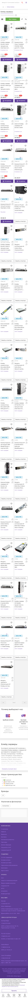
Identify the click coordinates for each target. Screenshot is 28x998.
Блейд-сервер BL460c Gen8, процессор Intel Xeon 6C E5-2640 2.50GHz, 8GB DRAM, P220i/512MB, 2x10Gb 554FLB (6, 45)
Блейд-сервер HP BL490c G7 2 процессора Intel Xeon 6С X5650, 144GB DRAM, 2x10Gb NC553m (19, 406)
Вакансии (4, 834)
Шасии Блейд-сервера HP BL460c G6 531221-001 (5, 485)
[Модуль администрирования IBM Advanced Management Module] (7, 548)
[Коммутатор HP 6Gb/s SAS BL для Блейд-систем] (7, 508)
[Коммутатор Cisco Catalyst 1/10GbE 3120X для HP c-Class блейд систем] (21, 28)
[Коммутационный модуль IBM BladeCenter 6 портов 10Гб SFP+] (7, 429)
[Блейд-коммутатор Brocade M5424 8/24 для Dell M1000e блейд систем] (7, 349)
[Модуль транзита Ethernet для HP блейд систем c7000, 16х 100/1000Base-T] (7, 666)
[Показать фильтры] (25, 19)
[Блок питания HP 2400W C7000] (7, 310)
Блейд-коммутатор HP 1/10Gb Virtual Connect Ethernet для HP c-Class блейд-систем (6, 167)
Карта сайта (4, 870)
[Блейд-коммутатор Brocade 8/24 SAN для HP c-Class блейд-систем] (7, 110)
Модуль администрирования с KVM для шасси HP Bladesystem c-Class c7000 (19, 643)
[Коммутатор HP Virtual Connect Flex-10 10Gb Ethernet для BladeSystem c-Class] (21, 150)
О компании (4, 829)
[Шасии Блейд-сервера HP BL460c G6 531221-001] (7, 468)
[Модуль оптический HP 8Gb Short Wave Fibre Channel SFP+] (21, 508)
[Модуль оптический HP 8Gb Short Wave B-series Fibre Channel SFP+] (21, 468)
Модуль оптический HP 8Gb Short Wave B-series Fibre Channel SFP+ (20, 485)
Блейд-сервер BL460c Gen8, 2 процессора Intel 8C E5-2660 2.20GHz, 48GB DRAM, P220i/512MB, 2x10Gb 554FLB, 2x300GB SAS (5, 247)
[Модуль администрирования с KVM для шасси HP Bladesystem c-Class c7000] (21, 627)
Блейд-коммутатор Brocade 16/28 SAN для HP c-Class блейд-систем (5, 406)
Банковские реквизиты (7, 839)
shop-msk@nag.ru (6, 906)
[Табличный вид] (2, 19)
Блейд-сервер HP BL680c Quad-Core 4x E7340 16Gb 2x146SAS (19, 604)
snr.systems (4, 891)
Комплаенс (4, 868)
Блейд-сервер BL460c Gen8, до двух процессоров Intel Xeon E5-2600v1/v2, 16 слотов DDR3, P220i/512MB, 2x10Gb (6, 86)
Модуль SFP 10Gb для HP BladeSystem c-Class (5, 287)
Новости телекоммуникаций (9, 880)
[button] (25, 19)
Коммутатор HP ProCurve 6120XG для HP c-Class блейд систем (6, 643)
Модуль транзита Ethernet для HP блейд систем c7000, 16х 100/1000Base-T (5, 683)
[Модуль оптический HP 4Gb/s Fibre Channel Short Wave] (21, 230)
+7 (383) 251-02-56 (5, 947)
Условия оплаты (5, 860)
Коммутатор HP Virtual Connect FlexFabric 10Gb (6, 206)
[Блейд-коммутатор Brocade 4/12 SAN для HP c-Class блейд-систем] (21, 270)
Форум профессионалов (8, 883)
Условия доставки (6, 862)
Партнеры (4, 842)
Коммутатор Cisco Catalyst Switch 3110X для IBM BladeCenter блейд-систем (20, 564)
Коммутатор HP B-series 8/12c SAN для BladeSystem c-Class (6, 604)
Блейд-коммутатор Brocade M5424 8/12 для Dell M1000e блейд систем (19, 326)
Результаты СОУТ (6, 847)
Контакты (3, 837)
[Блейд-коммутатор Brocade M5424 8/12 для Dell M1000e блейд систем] (21, 310)
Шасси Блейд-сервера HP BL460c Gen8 (19, 125)
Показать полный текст (9, 769)
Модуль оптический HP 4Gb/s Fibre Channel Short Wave (19, 247)
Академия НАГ (5, 886)
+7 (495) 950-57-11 (5, 903)
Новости (3, 831)
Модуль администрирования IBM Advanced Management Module (5, 564)
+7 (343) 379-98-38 (5, 923)
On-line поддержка (6, 857)
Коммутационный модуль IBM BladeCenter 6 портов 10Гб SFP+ (5, 445)
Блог (2, 878)
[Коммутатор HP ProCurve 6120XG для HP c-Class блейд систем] (7, 627)
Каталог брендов (6, 845)
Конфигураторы (5, 893)
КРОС (2, 888)
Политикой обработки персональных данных (13, 986)
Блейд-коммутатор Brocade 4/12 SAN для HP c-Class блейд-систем (19, 287)
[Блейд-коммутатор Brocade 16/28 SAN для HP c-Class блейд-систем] (7, 389)
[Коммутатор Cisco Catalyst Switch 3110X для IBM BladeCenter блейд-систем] (21, 548)
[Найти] (22, 2)
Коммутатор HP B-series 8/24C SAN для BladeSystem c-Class (20, 445)
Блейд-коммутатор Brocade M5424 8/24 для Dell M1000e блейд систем (5, 366)
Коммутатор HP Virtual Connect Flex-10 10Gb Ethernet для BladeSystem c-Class (20, 167)
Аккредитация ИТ (6, 850)
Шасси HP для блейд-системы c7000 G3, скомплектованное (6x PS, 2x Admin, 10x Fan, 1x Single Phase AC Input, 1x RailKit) (20, 207)
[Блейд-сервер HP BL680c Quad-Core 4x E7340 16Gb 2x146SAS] (21, 587)
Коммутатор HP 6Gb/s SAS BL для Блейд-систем (6, 524)
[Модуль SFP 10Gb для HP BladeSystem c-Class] (7, 270)
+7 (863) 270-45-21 (5, 936)
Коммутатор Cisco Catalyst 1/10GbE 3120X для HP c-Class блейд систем (19, 45)
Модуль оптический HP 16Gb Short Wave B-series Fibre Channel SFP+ (19, 366)
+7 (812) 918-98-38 (5, 958)
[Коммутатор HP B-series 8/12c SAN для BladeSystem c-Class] (7, 587)
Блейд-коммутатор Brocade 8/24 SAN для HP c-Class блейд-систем (5, 126)
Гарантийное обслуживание (9, 865)
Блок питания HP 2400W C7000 (5, 325)
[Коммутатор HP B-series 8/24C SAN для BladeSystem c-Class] (21, 429)
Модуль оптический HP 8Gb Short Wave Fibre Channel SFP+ (20, 525)
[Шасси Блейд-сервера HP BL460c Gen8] (21, 110)
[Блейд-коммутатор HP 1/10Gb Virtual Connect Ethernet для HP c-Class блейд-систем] (7, 150)
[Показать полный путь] (3, 7)
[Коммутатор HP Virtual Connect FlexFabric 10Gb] (7, 190)
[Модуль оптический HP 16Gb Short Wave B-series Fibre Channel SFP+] (21, 349)
